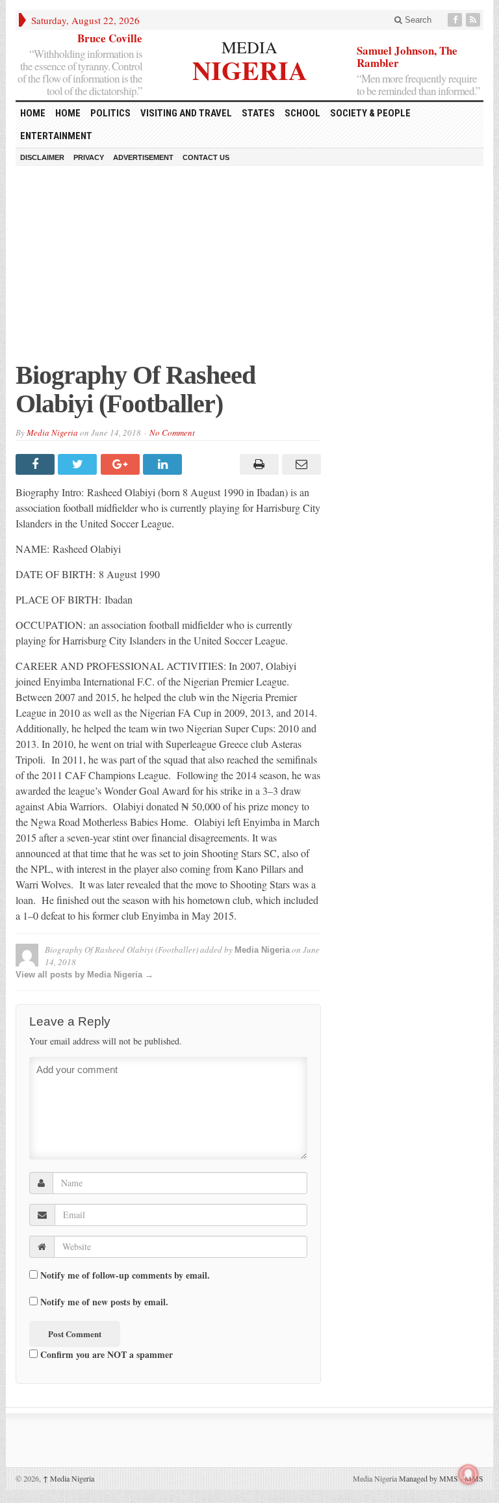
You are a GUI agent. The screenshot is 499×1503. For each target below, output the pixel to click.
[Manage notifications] (468, 1474)
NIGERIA (249, 68)
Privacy (88, 157)
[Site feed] (474, 19)
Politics (110, 113)
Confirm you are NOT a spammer (105, 1354)
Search (416, 20)
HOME (32, 113)
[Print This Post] (257, 464)
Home (68, 113)
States (258, 113)
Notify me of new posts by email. (104, 1302)
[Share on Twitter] (79, 464)
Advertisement (143, 157)
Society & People (370, 113)
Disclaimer (42, 157)
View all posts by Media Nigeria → (84, 974)
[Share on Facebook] (37, 464)
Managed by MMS (428, 1478)
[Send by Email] (300, 464)
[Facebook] (456, 19)
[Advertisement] (249, 270)
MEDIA (249, 47)
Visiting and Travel (186, 113)
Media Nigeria (52, 432)
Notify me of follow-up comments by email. (125, 1275)
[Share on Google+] (122, 464)
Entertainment (56, 136)
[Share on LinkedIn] (164, 464)
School (302, 113)
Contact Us (206, 157)
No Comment (172, 432)
